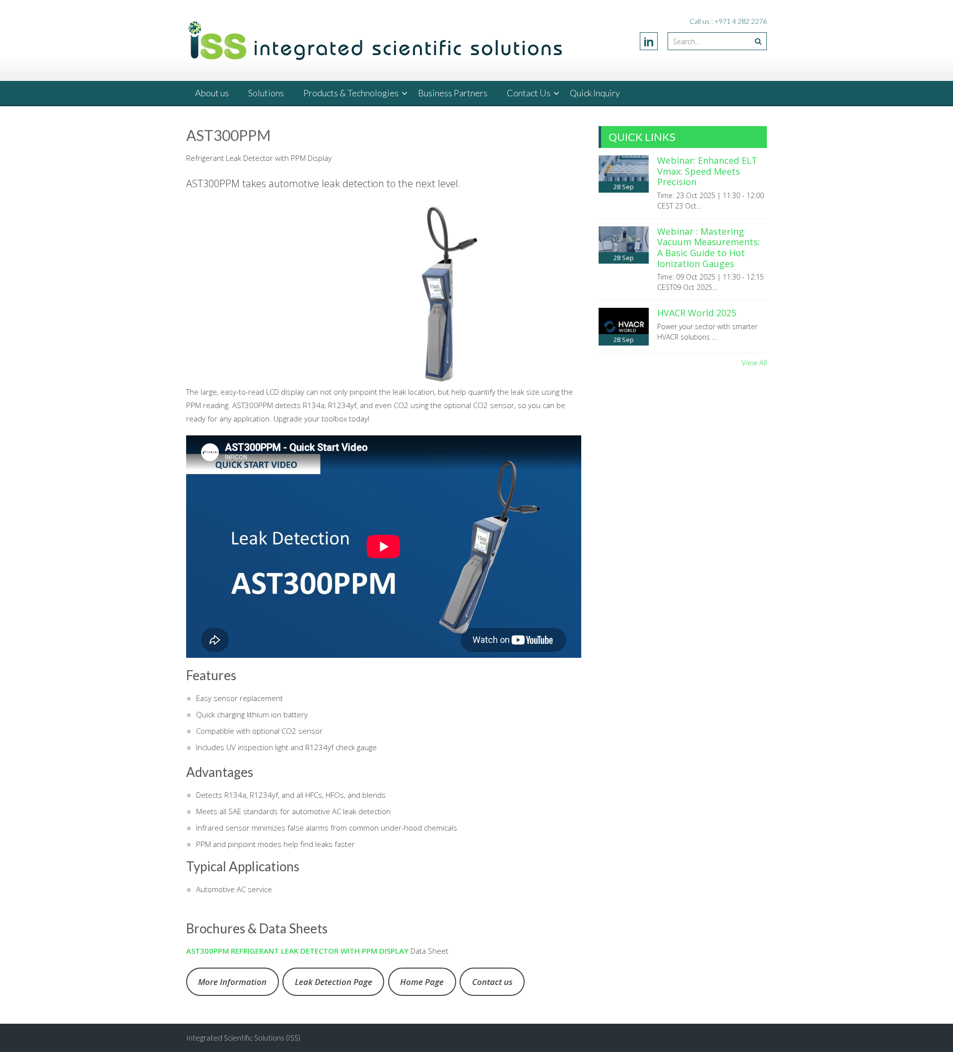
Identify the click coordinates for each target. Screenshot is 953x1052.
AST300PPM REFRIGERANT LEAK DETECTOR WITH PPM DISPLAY (297, 951)
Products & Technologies (351, 92)
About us (212, 92)
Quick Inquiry (595, 92)
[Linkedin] (649, 41)
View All (754, 362)
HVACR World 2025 (696, 313)
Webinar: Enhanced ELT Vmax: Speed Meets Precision (707, 171)
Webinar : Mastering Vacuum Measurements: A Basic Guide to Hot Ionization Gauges (708, 247)
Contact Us (528, 92)
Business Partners (452, 92)
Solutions (266, 92)
